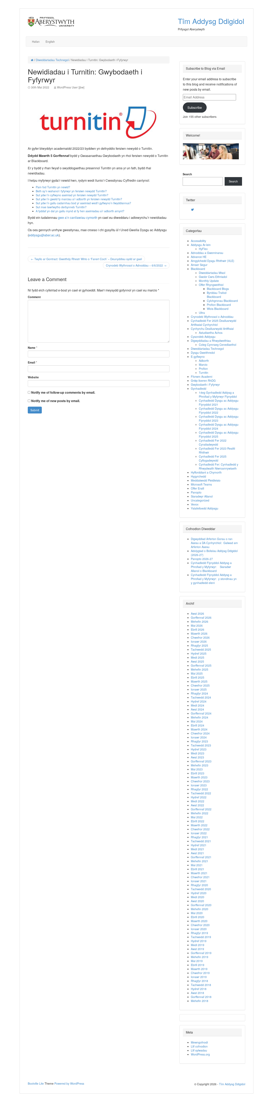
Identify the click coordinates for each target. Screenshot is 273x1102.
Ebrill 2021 (197, 869)
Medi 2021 (197, 849)
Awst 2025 (197, 661)
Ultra (202, 313)
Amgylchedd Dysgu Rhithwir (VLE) (212, 261)
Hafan (36, 42)
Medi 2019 (197, 945)
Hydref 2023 (198, 749)
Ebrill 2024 (197, 725)
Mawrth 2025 (199, 681)
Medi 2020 (197, 897)
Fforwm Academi (201, 377)
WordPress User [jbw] (70, 87)
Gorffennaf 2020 (201, 905)
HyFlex (203, 249)
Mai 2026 (197, 625)
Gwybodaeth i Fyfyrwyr (205, 384)
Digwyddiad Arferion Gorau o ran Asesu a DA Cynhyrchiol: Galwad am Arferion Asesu (214, 543)
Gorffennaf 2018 (201, 997)
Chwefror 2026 (200, 637)
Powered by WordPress (69, 1083)
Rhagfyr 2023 (199, 741)
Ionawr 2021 (199, 881)
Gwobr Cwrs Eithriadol (213, 277)
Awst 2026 (197, 613)
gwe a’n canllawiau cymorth (78, 217)
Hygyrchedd (198, 476)
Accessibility (198, 241)
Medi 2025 (197, 657)
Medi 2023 (197, 753)
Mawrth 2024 (199, 729)
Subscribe (194, 107)
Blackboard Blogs (218, 289)
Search (187, 174)
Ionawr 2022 (199, 833)
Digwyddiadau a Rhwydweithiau (211, 341)
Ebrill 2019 (197, 965)
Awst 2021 (197, 853)
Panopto (196, 492)
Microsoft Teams (201, 484)
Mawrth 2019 (199, 969)
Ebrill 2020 (197, 917)
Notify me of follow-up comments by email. (63, 392)
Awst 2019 (197, 949)
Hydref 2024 (198, 701)
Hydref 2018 (198, 989)
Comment (34, 297)
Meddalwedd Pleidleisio (205, 480)
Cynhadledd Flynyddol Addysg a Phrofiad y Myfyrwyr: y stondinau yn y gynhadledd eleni (214, 579)
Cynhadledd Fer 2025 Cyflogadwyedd (212, 458)
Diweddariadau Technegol (52, 60)
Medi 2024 (197, 705)
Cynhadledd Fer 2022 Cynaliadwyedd (212, 442)
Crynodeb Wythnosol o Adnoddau (212, 317)
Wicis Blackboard (217, 309)
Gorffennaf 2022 (201, 809)
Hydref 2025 (198, 653)
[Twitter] (192, 209)
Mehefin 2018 (199, 1001)
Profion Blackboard (219, 305)
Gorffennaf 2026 (201, 617)
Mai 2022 (197, 817)
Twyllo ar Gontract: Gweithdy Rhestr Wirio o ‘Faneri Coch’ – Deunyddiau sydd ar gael (86, 259)
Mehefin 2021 (199, 861)
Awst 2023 (197, 757)
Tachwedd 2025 (201, 649)
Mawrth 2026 (199, 633)
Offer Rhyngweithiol (211, 285)
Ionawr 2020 (199, 929)
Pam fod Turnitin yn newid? (53, 187)
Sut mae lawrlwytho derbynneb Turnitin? (61, 207)
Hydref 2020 (198, 893)
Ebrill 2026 (197, 629)
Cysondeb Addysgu (203, 337)
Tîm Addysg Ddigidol (211, 21)
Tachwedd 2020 (201, 889)
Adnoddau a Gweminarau (207, 253)
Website (33, 377)
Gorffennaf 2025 (201, 665)
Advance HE (198, 257)
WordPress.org (200, 1054)
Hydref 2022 (198, 797)
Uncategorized (200, 500)
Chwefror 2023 (200, 781)
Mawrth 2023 (199, 777)
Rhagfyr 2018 (199, 981)
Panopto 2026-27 (202, 559)
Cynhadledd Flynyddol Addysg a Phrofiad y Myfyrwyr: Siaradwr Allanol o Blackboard (211, 567)
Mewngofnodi (199, 1042)
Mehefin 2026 (199, 621)
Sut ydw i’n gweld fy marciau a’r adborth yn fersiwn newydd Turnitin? (79, 199)
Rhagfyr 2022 (199, 789)
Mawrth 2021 (199, 873)
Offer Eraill (197, 488)
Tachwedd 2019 (201, 937)
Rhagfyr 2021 (199, 837)
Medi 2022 (197, 801)
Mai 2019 (197, 961)
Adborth (204, 361)
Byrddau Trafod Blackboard (216, 295)
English (50, 42)
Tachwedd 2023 (201, 745)
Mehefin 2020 (199, 909)
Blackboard (198, 269)
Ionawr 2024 (199, 737)
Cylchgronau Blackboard (222, 301)
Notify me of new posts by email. (55, 400)
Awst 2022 (197, 805)
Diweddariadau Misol (212, 273)
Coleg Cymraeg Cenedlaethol (217, 345)
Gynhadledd (198, 388)
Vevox (194, 504)
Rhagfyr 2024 (199, 693)
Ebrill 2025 (197, 677)
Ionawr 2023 (199, 785)
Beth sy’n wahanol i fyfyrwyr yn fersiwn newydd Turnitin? (71, 191)
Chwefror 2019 (200, 973)
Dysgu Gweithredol (203, 353)
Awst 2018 (197, 993)
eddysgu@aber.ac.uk (44, 235)
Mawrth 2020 (199, 921)
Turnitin (203, 373)
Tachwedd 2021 (201, 841)
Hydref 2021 (198, 845)
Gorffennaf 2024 (201, 713)
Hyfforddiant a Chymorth (206, 472)
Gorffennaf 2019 (201, 953)
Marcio (203, 365)
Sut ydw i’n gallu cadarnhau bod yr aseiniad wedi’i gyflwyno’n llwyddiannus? (83, 203)
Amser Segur (199, 265)
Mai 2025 (197, 673)
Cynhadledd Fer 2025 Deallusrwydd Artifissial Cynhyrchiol (213, 323)
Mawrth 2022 (199, 825)
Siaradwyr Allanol (202, 496)
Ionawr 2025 (199, 689)
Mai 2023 (197, 769)
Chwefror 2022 (200, 829)
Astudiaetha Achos (210, 333)
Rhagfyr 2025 (199, 645)
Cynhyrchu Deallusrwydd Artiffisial (212, 329)
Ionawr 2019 (199, 977)
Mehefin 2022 (199, 813)
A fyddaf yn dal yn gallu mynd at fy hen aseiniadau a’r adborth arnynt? (80, 211)
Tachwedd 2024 (201, 697)
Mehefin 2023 (199, 765)
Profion (203, 369)
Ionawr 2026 (199, 641)
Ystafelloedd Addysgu (204, 508)
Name (31, 348)
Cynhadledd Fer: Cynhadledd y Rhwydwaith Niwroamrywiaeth (218, 466)
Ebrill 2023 (197, 773)
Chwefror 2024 (200, 733)
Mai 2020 (197, 913)
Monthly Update (209, 281)
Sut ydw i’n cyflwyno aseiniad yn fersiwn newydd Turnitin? (72, 195)
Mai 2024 (197, 721)
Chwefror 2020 (200, 925)
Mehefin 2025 (199, 669)
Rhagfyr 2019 (199, 933)
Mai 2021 (197, 865)
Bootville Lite (36, 1083)
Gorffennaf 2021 (201, 857)
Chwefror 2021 (200, 877)
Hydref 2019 (198, 941)
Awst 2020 (197, 901)
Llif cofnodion (199, 1046)
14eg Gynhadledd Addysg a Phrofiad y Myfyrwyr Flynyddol (218, 394)
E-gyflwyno (198, 357)
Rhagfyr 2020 (199, 885)
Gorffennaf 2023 (201, 761)
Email (31, 362)
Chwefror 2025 (200, 685)
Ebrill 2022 (197, 821)
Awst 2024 (197, 709)
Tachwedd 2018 (201, 985)
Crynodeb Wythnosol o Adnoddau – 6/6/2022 (136, 265)
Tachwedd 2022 (201, 793)
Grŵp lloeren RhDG (203, 381)
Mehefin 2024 (199, 717)
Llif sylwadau (199, 1050)
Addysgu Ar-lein (201, 245)
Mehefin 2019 (199, 957)
